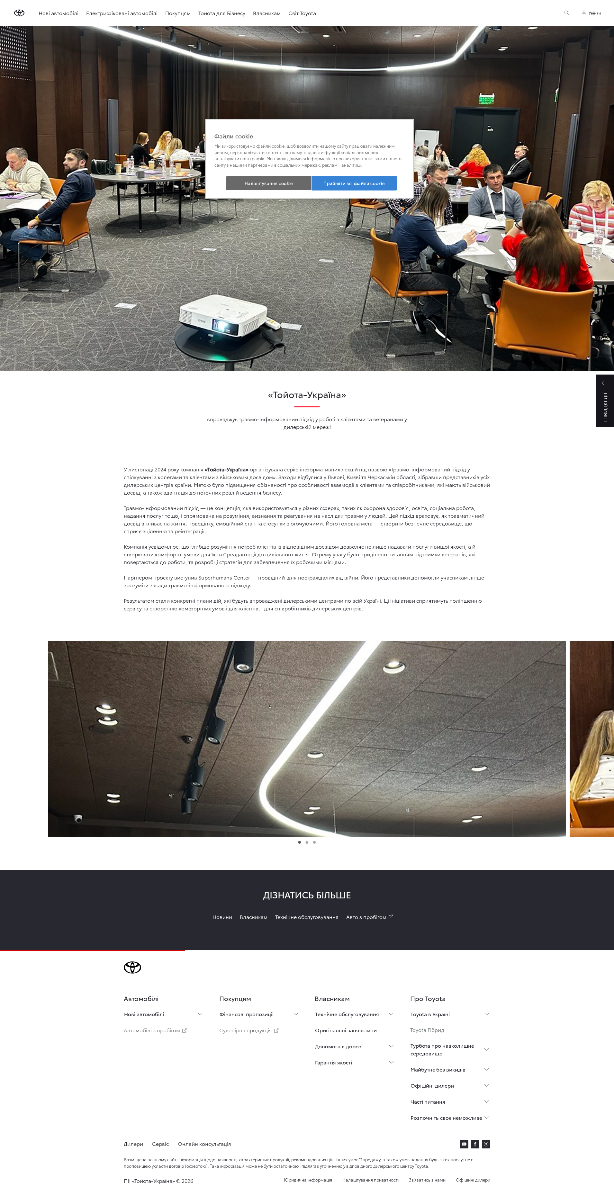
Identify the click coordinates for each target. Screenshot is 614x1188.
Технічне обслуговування (347, 1013)
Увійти (595, 12)
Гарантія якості (333, 1062)
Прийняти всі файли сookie (353, 183)
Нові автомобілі (58, 12)
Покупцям (178, 12)
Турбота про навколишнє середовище (442, 1049)
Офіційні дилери (432, 1085)
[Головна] (19, 12)
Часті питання (428, 1101)
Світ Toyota (302, 12)
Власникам (267, 12)
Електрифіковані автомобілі (122, 12)
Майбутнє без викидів (438, 1069)
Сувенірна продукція (249, 1030)
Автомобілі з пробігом (156, 1030)
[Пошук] (566, 13)
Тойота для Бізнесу (221, 12)
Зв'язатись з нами (427, 1180)
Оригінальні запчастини (346, 1030)
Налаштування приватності (370, 1180)
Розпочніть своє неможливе (446, 1117)
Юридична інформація (308, 1180)
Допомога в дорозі (339, 1046)
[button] (307, 737)
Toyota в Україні (430, 1013)
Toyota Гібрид (427, 1029)
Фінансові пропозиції (247, 1013)
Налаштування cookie (269, 183)
